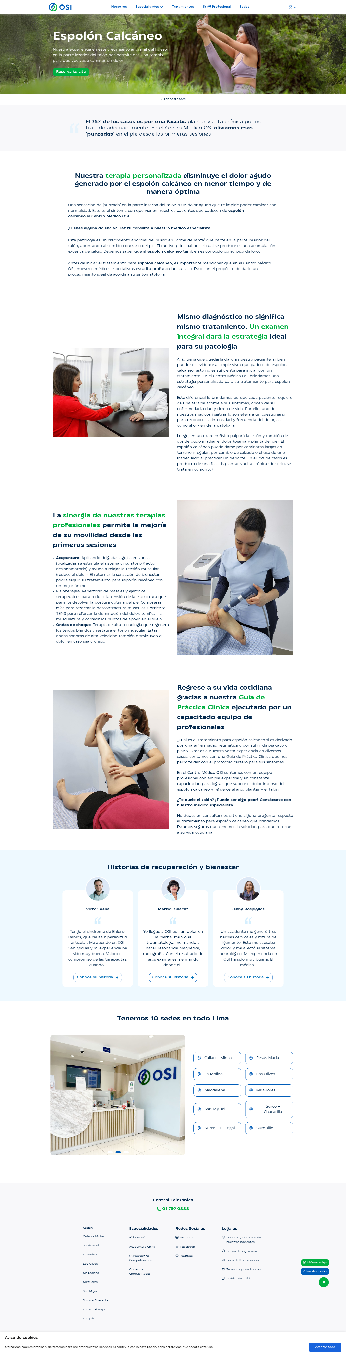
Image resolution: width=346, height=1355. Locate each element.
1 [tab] (110, 1153)
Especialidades (147, 7)
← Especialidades (173, 99)
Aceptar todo (325, 1347)
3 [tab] (126, 1153)
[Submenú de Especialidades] (161, 6)
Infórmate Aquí (316, 1262)
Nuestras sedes (316, 1271)
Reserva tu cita (71, 72)
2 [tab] (118, 1153)
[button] (97, 977)
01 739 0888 (175, 1209)
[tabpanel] (117, 1095)
